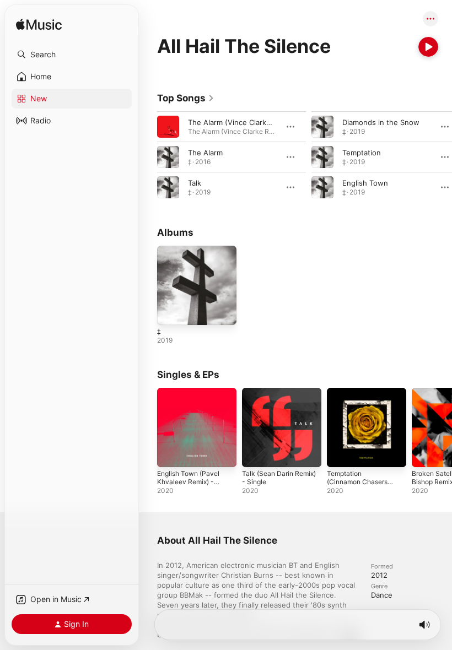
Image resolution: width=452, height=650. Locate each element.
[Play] (428, 47)
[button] (71, 54)
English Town (365, 182)
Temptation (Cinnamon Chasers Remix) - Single (357, 481)
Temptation (361, 152)
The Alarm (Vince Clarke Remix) (242, 122)
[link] (185, 98)
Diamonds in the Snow (380, 122)
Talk (194, 182)
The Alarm (205, 152)
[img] (39, 25)
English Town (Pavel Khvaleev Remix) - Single (188, 481)
